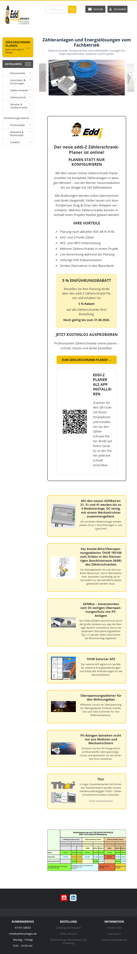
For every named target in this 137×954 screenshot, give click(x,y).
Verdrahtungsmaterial (16, 118)
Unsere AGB (114, 927)
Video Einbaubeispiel (101, 800)
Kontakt (98, 9)
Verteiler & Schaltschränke (18, 106)
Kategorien (13, 64)
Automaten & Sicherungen (18, 81)
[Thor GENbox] (100, 77)
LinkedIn (73, 897)
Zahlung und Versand (68, 927)
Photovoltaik (17, 125)
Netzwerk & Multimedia (17, 133)
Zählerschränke (19, 90)
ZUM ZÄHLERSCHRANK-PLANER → (87, 360)
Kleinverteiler (17, 73)
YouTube (64, 897)
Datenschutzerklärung (114, 939)
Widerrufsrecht (68, 933)
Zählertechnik (18, 97)
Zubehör (15, 142)
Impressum (114, 933)
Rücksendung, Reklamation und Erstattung (68, 941)
